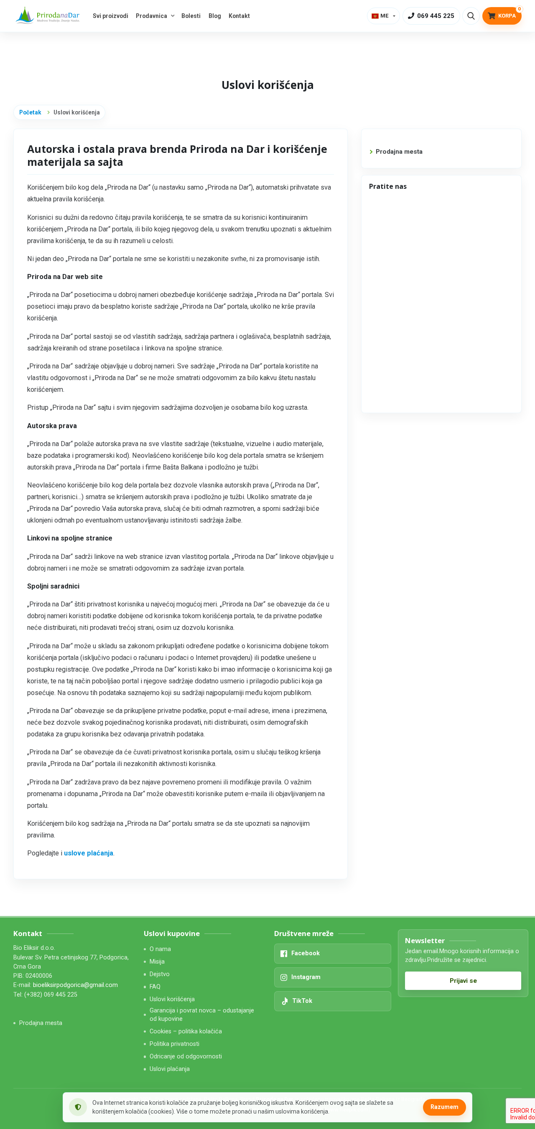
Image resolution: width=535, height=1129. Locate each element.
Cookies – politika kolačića (186, 1031)
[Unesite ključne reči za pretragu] (471, 16)
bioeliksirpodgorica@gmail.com (75, 985)
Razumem (445, 1107)
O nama (160, 949)
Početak (30, 112)
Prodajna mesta (399, 151)
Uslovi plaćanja (170, 1069)
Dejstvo (160, 974)
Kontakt (239, 16)
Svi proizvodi (110, 16)
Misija (157, 961)
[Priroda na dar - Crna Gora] (48, 16)
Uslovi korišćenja (172, 999)
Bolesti (191, 16)
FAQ (155, 986)
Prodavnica (151, 16)
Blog (215, 16)
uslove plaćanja (88, 853)
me (384, 16)
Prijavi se (463, 980)
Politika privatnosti (174, 1044)
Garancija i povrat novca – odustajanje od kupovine (202, 1014)
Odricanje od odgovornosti (186, 1056)
